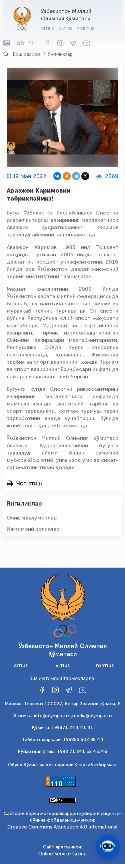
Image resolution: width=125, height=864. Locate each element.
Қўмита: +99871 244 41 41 (62, 727)
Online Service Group (62, 854)
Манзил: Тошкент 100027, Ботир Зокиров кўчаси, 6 (63, 704)
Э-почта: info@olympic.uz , (42, 715)
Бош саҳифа (27, 54)
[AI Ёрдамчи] (108, 847)
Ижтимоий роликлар (33, 529)
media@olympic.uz (92, 715)
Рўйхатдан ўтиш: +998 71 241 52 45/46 (62, 751)
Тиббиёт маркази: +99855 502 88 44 (63, 739)
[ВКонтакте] (57, 176)
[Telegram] (76, 176)
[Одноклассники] (67, 176)
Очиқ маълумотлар (32, 518)
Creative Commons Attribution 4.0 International (62, 827)
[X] (85, 176)
